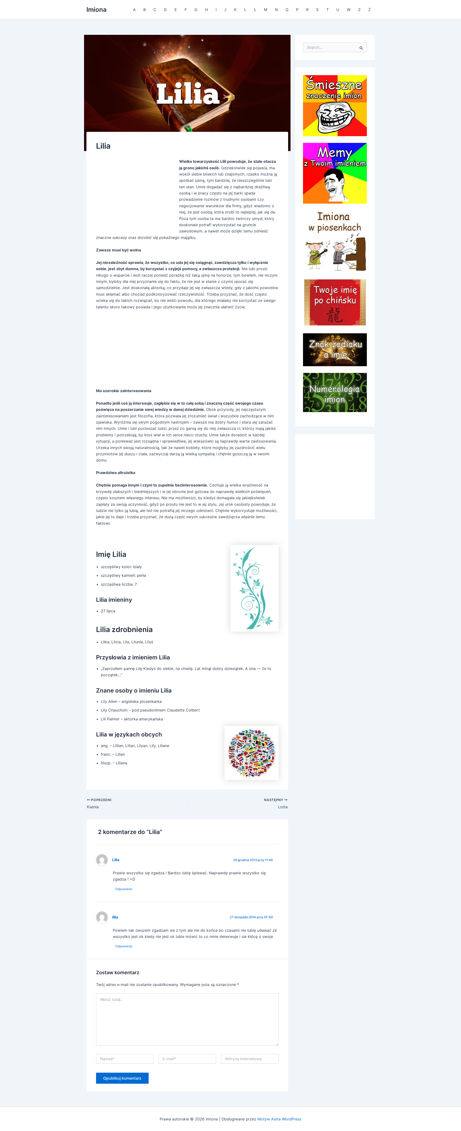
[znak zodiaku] (335, 349)
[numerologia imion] (335, 392)
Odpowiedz (123, 889)
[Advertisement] (136, 194)
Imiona (96, 9)
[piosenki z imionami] (335, 240)
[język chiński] (335, 301)
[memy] (335, 172)
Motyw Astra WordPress (279, 1119)
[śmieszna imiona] (335, 105)
